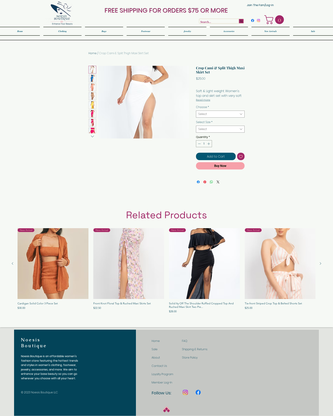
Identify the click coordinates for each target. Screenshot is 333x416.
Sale (154, 349)
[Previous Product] (12, 263)
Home (92, 53)
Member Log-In (162, 382)
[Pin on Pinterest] (205, 182)
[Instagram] (259, 21)
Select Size (204, 122)
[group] (166, 271)
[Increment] (209, 143)
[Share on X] (218, 182)
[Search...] (241, 21)
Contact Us (159, 366)
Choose (202, 107)
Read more (203, 100)
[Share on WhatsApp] (211, 182)
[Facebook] (253, 21)
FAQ (184, 341)
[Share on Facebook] (198, 182)
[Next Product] (320, 263)
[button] (275, 19)
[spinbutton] (204, 143)
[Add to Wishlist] (241, 156)
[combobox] (220, 114)
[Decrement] (199, 143)
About (156, 358)
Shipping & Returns (194, 349)
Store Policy (190, 358)
